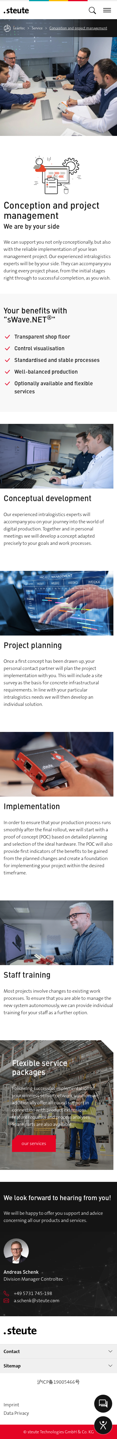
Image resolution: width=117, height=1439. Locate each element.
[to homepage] (16, 10)
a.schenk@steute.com (36, 1300)
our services (34, 1143)
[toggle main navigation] (92, 10)
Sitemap (12, 1366)
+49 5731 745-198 (33, 1293)
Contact (12, 1351)
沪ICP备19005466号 (58, 1382)
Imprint (11, 1405)
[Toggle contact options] (103, 1404)
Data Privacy (16, 1413)
